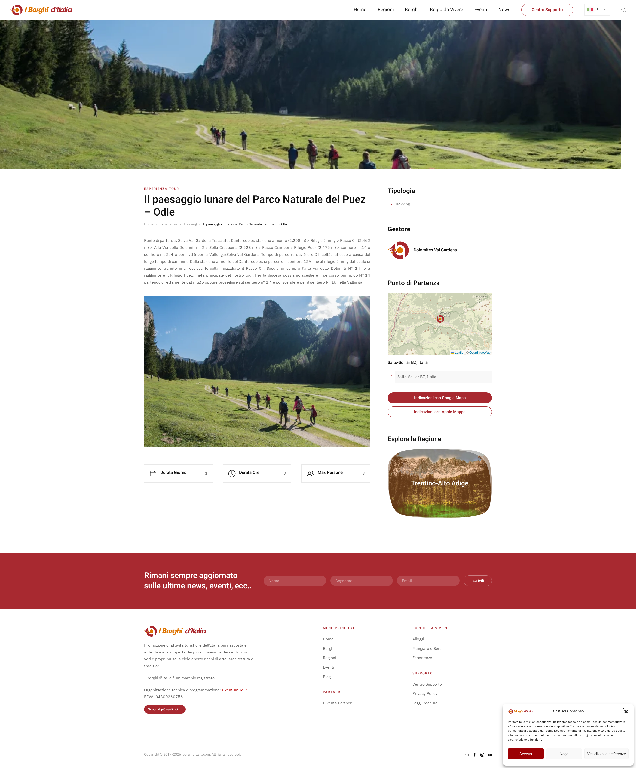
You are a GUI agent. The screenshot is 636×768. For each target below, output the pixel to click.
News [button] (504, 9)
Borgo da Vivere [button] (446, 9)
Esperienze (422, 657)
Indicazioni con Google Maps (440, 398)
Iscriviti (477, 581)
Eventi (480, 9)
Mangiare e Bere (427, 648)
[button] (626, 711)
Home (360, 9)
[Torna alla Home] (41, 10)
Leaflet (459, 352)
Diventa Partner (337, 702)
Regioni (329, 657)
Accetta (525, 754)
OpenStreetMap (480, 352)
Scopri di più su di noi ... (165, 709)
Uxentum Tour (234, 689)
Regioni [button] (386, 9)
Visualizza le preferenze (606, 754)
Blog (327, 676)
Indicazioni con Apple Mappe (440, 412)
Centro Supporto (547, 10)
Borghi (412, 9)
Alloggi (418, 638)
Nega (564, 754)
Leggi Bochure (424, 702)
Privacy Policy (424, 693)
